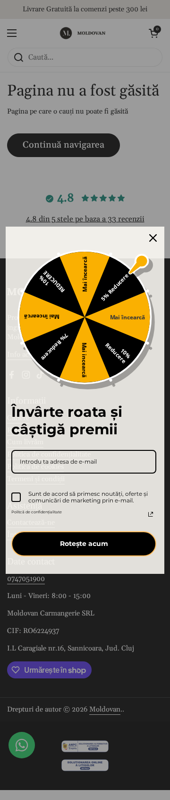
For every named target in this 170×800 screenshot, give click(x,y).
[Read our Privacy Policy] (150, 514)
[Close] (153, 238)
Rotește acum (84, 543)
